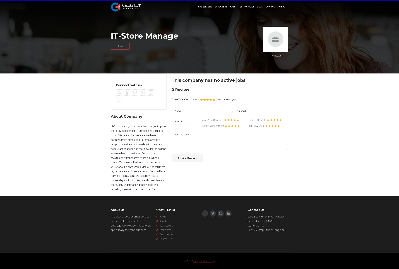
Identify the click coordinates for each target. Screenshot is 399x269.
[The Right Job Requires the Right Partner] (126, 6)
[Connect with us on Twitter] (135, 92)
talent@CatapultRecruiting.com (267, 229)
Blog (260, 6)
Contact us (165, 239)
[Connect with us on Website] (119, 92)
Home (162, 216)
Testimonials (246, 6)
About (283, 6)
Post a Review (187, 158)
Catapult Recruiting (204, 261)
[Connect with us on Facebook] (127, 92)
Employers (220, 6)
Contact (271, 6)
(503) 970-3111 (256, 225)
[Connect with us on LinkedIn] (143, 92)
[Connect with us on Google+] (119, 100)
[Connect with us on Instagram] (151, 92)
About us (164, 221)
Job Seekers (205, 6)
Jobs (233, 6)
